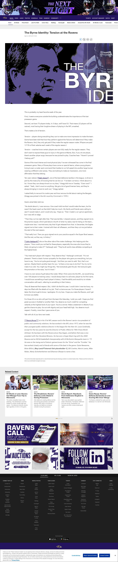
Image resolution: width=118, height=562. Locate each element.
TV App (97, 490)
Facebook (97, 493)
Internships (7, 489)
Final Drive (51, 493)
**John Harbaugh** (31, 241)
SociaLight (36, 503)
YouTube (97, 505)
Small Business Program (7, 511)
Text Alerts (67, 512)
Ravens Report (51, 499)
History (22, 497)
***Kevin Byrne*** (31, 321)
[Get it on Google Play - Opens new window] (64, 540)
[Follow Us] (86, 459)
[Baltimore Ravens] (59, 547)
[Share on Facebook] (80, 40)
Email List (97, 487)
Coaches (22, 492)
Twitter (97, 496)
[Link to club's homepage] (5, 18)
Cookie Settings (76, 555)
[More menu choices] (60, 18)
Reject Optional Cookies (90, 555)
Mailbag (36, 500)
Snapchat (97, 502)
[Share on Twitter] (84, 40)
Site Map (7, 515)
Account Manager (68, 487)
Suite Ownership (68, 503)
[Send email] (87, 40)
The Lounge (51, 506)
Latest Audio (51, 486)
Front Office (22, 495)
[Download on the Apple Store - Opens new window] (52, 539)
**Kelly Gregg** (43, 178)
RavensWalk (83, 510)
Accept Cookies (104, 555)
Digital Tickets (68, 509)
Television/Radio (51, 513)
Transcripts (36, 525)
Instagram (97, 499)
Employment (7, 486)
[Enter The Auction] (31, 459)
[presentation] (112, 419)
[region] (59, 555)
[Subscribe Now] (31, 434)
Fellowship (7, 492)
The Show (51, 496)
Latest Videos (51, 483)
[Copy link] (91, 39)
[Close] (115, 555)
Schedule (83, 483)
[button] (57, 418)
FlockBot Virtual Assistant (7, 501)
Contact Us (7, 483)
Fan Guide (83, 503)
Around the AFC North (36, 512)
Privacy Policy (16, 560)
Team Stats (22, 489)
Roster (22, 483)
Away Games (68, 506)
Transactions (22, 486)
